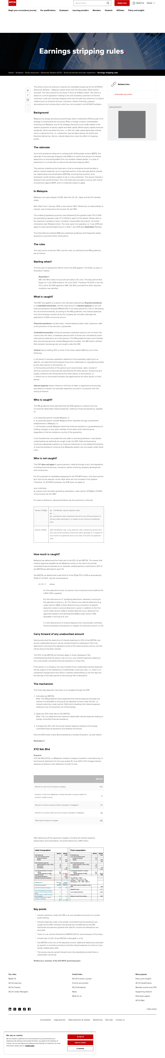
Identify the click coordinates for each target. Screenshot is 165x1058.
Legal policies (59, 1020)
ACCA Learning (14, 983)
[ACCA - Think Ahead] (12, 5)
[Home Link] (152, 1009)
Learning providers (80, 10)
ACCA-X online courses (82, 978)
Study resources (32, 72)
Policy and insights (136, 10)
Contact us (120, 1020)
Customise (80, 1049)
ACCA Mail (140, 1000)
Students (109, 10)
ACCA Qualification (144, 983)
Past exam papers (143, 996)
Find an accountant (80, 983)
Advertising (97, 1020)
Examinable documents (123, 94)
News (74, 992)
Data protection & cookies (79, 1020)
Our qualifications (48, 10)
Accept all (80, 1037)
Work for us (77, 996)
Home (11, 72)
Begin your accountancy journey (22, 10)
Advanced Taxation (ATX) (51, 72)
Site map (109, 1020)
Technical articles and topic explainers (79, 72)
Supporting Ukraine (144, 992)
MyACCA (12, 978)
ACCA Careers (14, 987)
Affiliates (120, 10)
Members (97, 10)
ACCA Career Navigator (18, 992)
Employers (64, 10)
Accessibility (45, 1020)
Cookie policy (29, 1046)
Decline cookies (80, 1043)
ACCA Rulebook (79, 987)
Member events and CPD (146, 987)
